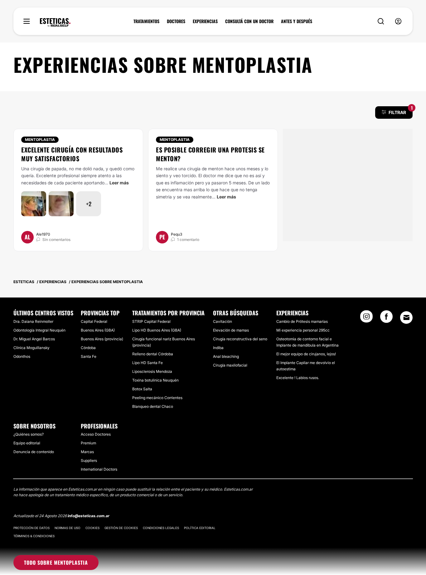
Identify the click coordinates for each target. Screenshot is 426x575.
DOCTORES (176, 21)
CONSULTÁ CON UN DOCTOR (249, 21)
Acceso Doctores (96, 434)
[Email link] (406, 317)
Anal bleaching (226, 356)
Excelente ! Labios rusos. (297, 377)
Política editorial (199, 528)
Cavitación (222, 321)
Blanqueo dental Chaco (152, 406)
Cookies (92, 528)
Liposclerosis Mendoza (152, 371)
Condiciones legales (161, 528)
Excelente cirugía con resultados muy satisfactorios (72, 154)
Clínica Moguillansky (31, 347)
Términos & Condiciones (34, 536)
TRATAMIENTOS (146, 21)
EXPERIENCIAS (205, 21)
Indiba (218, 347)
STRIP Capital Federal (151, 321)
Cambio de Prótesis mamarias (302, 321)
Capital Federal (94, 321)
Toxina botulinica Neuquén (155, 380)
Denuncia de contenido (33, 451)
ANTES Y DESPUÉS (296, 21)
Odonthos (21, 356)
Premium (88, 443)
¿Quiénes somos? (28, 434)
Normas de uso (67, 528)
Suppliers (89, 460)
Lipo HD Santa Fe (147, 362)
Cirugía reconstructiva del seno (240, 339)
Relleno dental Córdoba (152, 354)
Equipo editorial (26, 443)
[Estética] (55, 22)
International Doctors (99, 469)
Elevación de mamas (231, 330)
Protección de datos (31, 528)
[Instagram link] (366, 318)
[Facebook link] (386, 318)
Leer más (119, 182)
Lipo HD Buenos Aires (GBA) (156, 330)
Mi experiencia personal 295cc (303, 330)
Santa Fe (88, 356)
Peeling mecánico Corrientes (157, 397)
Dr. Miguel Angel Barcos (34, 339)
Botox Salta (142, 389)
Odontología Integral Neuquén (39, 330)
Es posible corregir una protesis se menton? (210, 154)
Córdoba (88, 347)
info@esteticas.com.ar (88, 515)
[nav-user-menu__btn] (398, 21)
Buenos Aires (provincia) (102, 339)
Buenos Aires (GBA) (98, 330)
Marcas (87, 451)
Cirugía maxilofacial (230, 365)
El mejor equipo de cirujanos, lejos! (306, 354)
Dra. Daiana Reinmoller (33, 321)
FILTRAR (401, 110)
